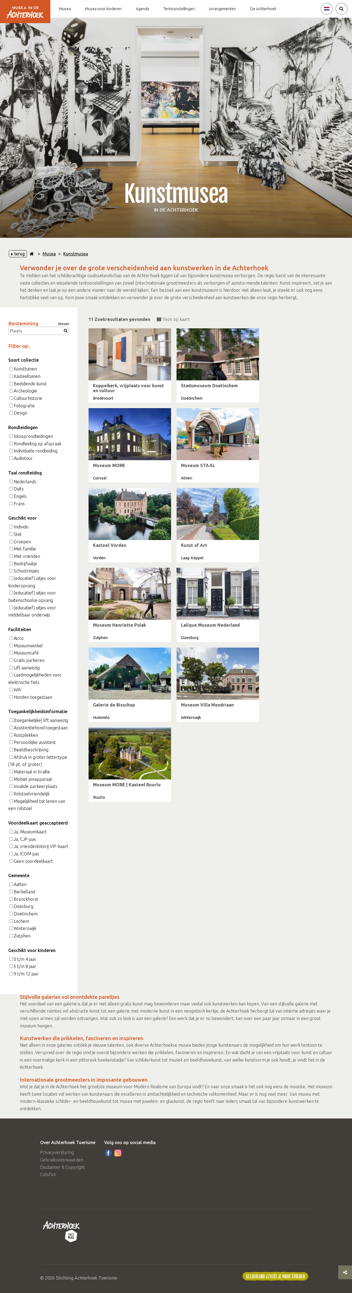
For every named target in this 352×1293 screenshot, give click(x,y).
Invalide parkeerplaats (35, 786)
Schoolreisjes (26, 570)
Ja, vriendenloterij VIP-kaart (41, 846)
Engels (20, 496)
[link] (130, 365)
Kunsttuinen (25, 368)
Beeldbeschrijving (31, 749)
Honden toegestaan (33, 697)
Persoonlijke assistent (35, 742)
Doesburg (23, 906)
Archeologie (25, 390)
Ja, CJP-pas (25, 839)
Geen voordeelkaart (33, 861)
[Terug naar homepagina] (32, 253)
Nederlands (25, 481)
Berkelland (24, 891)
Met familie (25, 548)
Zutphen (22, 935)
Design (20, 412)
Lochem (21, 921)
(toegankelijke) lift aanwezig (41, 720)
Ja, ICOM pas (26, 853)
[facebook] (108, 1153)
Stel (17, 534)
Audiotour (23, 458)
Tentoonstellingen (179, 9)
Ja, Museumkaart (30, 831)
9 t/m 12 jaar (26, 973)
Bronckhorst (26, 899)
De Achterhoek (263, 9)
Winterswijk (25, 928)
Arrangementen (222, 9)
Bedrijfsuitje (25, 563)
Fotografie (24, 405)
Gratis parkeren (29, 660)
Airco (19, 638)
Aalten (20, 884)
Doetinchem (26, 913)
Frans (19, 503)
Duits (19, 488)
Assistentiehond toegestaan (41, 727)
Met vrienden (27, 556)
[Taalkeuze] (327, 9)
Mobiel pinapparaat (33, 779)
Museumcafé (26, 652)
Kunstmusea (75, 253)
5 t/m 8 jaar (25, 966)
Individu (21, 526)
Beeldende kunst (30, 383)
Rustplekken (26, 735)
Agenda (142, 9)
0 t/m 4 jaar (25, 959)
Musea (65, 9)
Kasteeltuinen (27, 376)
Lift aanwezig (27, 667)
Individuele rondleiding (35, 450)
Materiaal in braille (32, 771)
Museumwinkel (28, 645)
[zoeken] (342, 9)
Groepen (22, 541)
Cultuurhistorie (28, 398)
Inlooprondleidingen (33, 436)
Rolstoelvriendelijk (32, 793)
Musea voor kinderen (103, 9)
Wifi (17, 689)
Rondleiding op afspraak (37, 443)
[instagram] (118, 1153)
